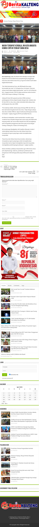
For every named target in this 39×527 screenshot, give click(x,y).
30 (3, 401)
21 (30, 397)
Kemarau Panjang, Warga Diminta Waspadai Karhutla (17, 21)
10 (9, 395)
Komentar (5, 184)
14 (30, 395)
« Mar (2, 403)
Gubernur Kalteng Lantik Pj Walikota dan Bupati (13, 354)
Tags (23, 285)
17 (9, 397)
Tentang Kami (13, 517)
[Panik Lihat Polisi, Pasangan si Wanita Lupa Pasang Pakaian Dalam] (5, 313)
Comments (16, 285)
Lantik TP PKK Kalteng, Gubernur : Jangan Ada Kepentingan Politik (10, 167)
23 (3, 399)
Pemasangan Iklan (23, 518)
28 (30, 399)
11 (14, 395)
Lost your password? (7, 378)
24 (9, 399)
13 (24, 395)
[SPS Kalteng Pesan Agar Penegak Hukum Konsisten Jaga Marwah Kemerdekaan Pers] (5, 349)
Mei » (6, 403)
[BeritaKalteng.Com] (19, 4)
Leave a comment (8, 52)
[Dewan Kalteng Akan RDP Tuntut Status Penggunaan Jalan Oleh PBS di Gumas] (5, 334)
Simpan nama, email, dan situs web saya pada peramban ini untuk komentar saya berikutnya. (19, 218)
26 (19, 399)
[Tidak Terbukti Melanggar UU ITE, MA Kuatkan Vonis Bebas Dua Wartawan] (5, 321)
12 (19, 395)
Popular (4, 285)
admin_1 (6, 51)
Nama (4, 200)
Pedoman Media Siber (23, 517)
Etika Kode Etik (14, 518)
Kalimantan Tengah (23, 51)
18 (14, 397)
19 (19, 397)
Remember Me (14, 374)
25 (14, 399)
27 (24, 399)
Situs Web (4, 211)
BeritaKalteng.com (7, 76)
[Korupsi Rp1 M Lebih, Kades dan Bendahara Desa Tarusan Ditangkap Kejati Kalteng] (5, 306)
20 (24, 397)
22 (35, 397)
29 (35, 399)
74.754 (15, 88)
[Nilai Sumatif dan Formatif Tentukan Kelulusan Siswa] (5, 291)
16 (3, 397)
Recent (9, 285)
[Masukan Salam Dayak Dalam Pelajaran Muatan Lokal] (5, 299)
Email (4, 205)
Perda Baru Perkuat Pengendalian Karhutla (22, 448)
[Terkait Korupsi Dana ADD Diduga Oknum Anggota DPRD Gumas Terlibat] (5, 342)
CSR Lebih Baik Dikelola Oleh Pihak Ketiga (27, 172)
